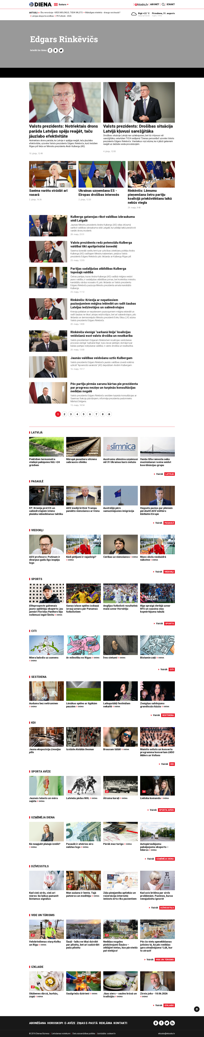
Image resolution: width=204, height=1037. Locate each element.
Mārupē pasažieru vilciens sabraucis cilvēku (81, 461)
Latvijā (37, 432)
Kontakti (120, 1023)
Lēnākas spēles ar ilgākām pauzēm (81, 705)
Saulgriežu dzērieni (81, 993)
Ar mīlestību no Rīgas (82, 657)
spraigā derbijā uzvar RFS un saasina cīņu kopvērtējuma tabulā (155, 608)
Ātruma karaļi (115, 798)
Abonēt (154, 4)
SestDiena (38, 677)
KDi (33, 722)
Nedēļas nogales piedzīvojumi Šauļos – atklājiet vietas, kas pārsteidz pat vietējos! (120, 946)
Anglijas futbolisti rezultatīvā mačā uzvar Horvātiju (120, 607)
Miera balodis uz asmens (43, 659)
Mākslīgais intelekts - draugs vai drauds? (102, 12)
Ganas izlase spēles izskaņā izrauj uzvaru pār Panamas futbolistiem (82, 608)
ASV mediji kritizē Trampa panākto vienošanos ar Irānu (83, 510)
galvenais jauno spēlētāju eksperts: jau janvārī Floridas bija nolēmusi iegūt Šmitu (46, 610)
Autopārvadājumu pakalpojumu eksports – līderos (154, 846)
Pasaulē (37, 481)
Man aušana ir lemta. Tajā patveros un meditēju (82, 894)
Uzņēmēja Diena (43, 817)
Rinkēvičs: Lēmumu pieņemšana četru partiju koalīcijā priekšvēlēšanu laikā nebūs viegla (150, 197)
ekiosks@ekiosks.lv (166, 1033)
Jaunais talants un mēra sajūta (43, 800)
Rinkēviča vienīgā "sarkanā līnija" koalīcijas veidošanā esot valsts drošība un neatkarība (101, 333)
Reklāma (105, 1023)
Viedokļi (37, 530)
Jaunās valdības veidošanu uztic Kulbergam (101, 358)
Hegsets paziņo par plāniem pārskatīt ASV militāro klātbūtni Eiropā (156, 511)
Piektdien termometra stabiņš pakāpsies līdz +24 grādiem (44, 462)
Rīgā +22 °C (144, 13)
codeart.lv (111, 1033)
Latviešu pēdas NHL (81, 798)
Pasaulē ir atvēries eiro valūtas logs (79, 845)
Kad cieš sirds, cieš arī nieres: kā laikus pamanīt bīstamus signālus (43, 895)
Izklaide (37, 967)
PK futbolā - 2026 (63, 16)
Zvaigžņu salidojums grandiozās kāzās (154, 705)
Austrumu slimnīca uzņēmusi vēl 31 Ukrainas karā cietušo (120, 461)
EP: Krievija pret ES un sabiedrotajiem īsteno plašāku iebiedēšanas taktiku (46, 511)
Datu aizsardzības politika (84, 1033)
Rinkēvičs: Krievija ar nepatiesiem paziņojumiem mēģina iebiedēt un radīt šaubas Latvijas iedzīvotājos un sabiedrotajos (103, 303)
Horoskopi (55, 1023)
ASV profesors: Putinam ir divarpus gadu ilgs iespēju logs (44, 559)
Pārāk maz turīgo (117, 843)
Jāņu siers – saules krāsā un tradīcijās (120, 995)
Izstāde (80, 749)
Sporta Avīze (41, 771)
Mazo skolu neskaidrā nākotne (153, 558)
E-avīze (70, 1023)
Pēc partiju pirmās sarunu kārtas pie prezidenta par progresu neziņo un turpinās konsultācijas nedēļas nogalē (104, 387)
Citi (34, 631)
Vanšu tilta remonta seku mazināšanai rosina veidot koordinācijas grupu (155, 462)
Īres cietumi (114, 657)
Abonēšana (37, 1023)
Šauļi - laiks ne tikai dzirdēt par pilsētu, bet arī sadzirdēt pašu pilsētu (82, 944)
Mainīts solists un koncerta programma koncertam (157, 752)
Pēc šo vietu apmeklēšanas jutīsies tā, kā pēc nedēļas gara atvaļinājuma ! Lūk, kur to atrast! (156, 946)
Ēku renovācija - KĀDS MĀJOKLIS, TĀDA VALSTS (62, 12)
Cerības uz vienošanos (120, 556)
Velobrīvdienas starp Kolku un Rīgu (45, 943)
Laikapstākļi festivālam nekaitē (116, 705)
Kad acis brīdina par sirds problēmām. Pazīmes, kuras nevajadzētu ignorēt (156, 895)
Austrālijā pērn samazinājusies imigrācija (118, 510)
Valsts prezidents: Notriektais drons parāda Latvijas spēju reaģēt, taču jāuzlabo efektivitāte (63, 131)
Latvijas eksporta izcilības (43, 16)
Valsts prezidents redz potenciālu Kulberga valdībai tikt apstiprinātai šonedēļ (101, 244)
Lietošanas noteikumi (61, 1033)
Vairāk (159, 474)
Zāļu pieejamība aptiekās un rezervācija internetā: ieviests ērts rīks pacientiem (120, 895)
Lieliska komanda (154, 798)
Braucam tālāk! (116, 749)
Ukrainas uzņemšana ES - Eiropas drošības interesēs (99, 193)
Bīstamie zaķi (152, 657)
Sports (36, 579)
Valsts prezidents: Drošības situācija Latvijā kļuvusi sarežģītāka (138, 129)
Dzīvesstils (40, 866)
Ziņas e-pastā (87, 1023)
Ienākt (171, 4)
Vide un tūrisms (43, 915)
